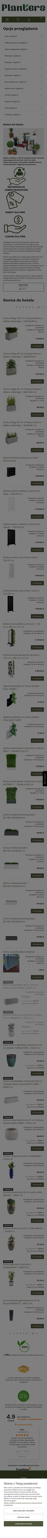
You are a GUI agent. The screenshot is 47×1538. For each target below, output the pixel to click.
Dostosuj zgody (24, 1517)
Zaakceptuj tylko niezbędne (23, 1511)
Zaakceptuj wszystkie (23, 1524)
